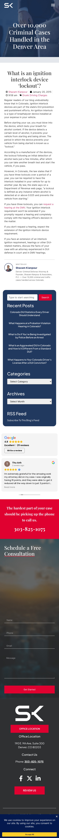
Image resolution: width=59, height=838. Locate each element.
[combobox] (22, 297)
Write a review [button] (14, 450)
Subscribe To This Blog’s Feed (23, 420)
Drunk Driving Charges (34, 95)
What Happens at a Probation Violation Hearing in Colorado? (29, 325)
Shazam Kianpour (26, 267)
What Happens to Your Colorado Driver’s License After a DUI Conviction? (29, 361)
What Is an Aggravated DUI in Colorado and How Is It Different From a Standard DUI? (29, 348)
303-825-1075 (29, 528)
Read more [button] (9, 487)
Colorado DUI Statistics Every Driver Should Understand (29, 314)
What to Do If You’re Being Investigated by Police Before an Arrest (29, 336)
